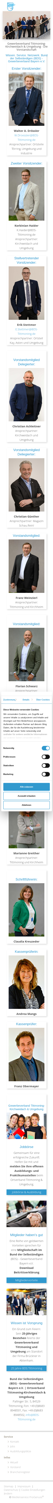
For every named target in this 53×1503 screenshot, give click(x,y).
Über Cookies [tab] (43, 699)
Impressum (24, 1486)
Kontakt (14, 1441)
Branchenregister (20, 1472)
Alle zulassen (26, 787)
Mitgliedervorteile (26, 1280)
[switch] (46, 757)
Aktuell (14, 1462)
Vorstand (15, 1467)
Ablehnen (26, 805)
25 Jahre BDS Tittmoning (26, 1368)
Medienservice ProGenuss (28, 1497)
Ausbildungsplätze (20, 1451)
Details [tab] (26, 699)
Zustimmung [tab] (9, 699)
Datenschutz (11, 1489)
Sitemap (8, 1486)
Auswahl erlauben (26, 796)
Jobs (12, 1446)
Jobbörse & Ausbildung (26, 1192)
